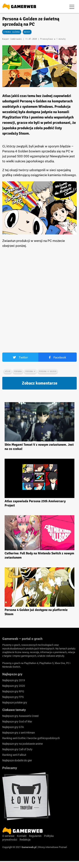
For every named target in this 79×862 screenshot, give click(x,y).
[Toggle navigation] (72, 6)
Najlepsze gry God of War (17, 721)
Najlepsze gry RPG (13, 691)
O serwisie (8, 835)
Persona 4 (30, 371)
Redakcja (25, 839)
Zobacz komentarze (39, 383)
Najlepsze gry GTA (13, 727)
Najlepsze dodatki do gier (17, 760)
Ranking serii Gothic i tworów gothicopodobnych (31, 738)
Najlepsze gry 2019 (13, 680)
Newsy (27, 32)
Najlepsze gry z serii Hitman (18, 732)
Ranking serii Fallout (14, 754)
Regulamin (35, 835)
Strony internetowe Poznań (52, 847)
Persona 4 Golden (47, 371)
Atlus (7, 371)
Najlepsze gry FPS (13, 696)
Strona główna (11, 32)
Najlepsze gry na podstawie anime (22, 743)
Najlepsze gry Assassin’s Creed (20, 715)
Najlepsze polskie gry (14, 702)
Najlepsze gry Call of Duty (17, 749)
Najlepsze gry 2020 (13, 685)
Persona (18, 371)
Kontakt (21, 835)
